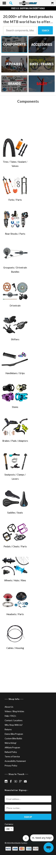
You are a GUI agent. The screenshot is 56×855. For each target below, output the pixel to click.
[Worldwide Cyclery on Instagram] (6, 781)
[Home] (28, 3)
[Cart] (52, 4)
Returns (8, 729)
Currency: (9, 824)
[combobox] (20, 30)
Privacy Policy (11, 765)
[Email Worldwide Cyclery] (25, 781)
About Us (9, 707)
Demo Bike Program (14, 734)
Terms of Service (12, 756)
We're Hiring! (10, 743)
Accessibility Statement (15, 761)
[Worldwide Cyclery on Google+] (20, 781)
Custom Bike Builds (13, 738)
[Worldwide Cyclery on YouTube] (15, 781)
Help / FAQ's (10, 716)
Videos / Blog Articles (14, 711)
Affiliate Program (12, 747)
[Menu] (4, 3)
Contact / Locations (13, 720)
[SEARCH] (11, 3)
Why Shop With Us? (14, 725)
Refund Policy (11, 752)
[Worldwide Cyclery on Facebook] (10, 781)
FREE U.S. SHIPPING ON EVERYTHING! (28, 8)
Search (45, 30)
